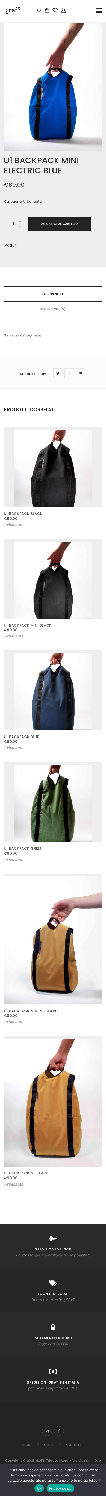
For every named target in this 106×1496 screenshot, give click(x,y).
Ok (39, 1488)
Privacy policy (60, 1488)
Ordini (49, 1445)
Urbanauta (32, 201)
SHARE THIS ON (33, 373)
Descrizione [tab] (53, 294)
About (26, 1445)
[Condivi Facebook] (69, 373)
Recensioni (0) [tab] (53, 309)
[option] (53, 87)
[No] (99, 1479)
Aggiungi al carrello (59, 224)
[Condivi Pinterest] (80, 373)
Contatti (74, 1445)
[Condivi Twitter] (58, 373)
